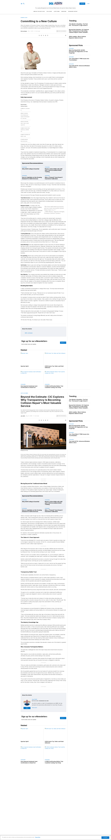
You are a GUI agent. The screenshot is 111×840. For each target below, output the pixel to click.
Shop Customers (24, 393)
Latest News (57, 11)
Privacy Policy (37, 837)
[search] (24, 4)
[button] (21, 4)
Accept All (105, 837)
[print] (65, 35)
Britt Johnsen (24, 31)
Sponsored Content (73, 11)
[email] (47, 35)
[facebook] (39, 35)
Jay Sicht (23, 415)
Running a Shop (24, 17)
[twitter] (43, 35)
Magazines (63, 11)
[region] (55, 837)
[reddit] (45, 35)
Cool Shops (49, 11)
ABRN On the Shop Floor (39, 11)
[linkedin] (41, 35)
